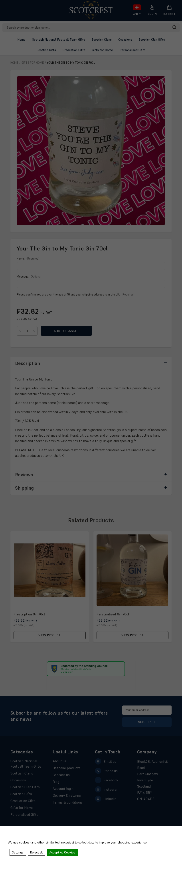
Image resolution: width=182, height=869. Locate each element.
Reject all (36, 852)
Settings (18, 852)
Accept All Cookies (62, 852)
